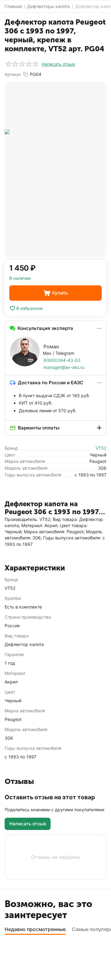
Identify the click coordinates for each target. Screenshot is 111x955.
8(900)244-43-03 (61, 360)
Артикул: (13, 74)
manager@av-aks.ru (63, 367)
